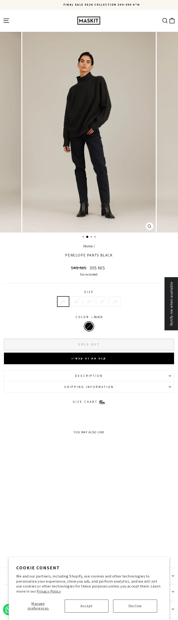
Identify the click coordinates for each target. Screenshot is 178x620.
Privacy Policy (49, 591)
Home (88, 246)
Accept (86, 605)
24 (63, 301)
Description (89, 376)
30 (102, 301)
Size (89, 292)
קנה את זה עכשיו (89, 358)
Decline (135, 605)
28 (89, 301)
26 (76, 301)
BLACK (89, 326)
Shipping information (89, 387)
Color (89, 317)
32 (115, 301)
